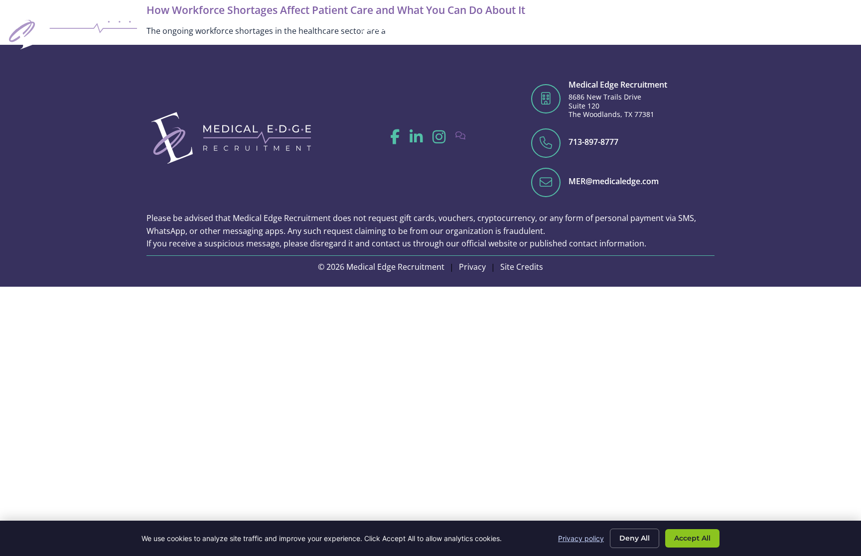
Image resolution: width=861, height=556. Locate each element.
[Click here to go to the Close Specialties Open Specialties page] (527, 28)
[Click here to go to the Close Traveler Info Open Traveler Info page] (794, 28)
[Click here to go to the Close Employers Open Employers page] (467, 28)
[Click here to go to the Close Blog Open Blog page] (727, 28)
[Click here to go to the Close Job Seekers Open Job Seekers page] (409, 28)
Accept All (692, 538)
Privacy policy (581, 538)
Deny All (634, 538)
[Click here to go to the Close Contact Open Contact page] (844, 28)
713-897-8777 (593, 141)
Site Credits (521, 266)
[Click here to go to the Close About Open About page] (690, 28)
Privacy (472, 266)
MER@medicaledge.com (614, 181)
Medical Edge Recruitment (618, 84)
